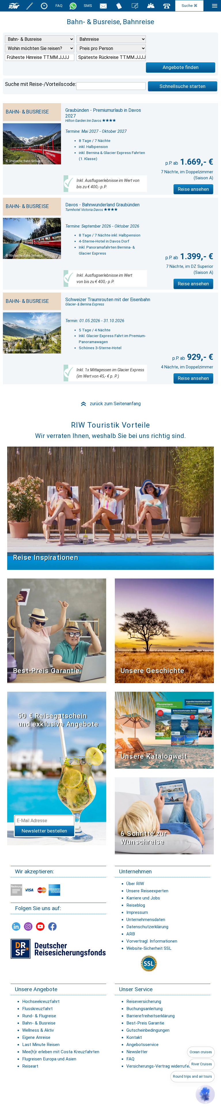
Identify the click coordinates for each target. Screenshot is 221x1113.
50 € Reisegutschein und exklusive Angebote (58, 720)
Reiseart (30, 1066)
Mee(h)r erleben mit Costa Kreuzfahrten (60, 1051)
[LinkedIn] (16, 926)
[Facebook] (52, 926)
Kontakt (134, 1037)
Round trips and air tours (192, 1076)
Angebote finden (181, 67)
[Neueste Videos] (110, 507)
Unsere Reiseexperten (147, 890)
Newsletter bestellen (44, 831)
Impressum (137, 912)
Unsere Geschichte (152, 671)
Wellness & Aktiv (38, 1030)
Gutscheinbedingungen (147, 1030)
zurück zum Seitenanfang (110, 403)
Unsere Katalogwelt (154, 756)
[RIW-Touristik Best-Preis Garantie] (56, 630)
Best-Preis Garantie (46, 671)
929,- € (199, 357)
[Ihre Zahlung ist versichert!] (58, 948)
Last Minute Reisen (41, 1044)
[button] (205, 1094)
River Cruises (201, 1064)
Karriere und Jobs (143, 898)
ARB (130, 934)
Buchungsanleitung (144, 1008)
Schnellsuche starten (182, 86)
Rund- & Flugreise (39, 1015)
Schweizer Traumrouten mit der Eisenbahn (107, 299)
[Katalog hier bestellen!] (164, 730)
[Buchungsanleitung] (164, 815)
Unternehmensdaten (145, 919)
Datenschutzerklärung (147, 926)
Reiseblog (135, 905)
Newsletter (137, 1051)
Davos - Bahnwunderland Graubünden (102, 204)
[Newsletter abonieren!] (56, 768)
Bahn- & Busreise (39, 1023)
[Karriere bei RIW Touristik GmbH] (29, 6)
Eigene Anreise (36, 1037)
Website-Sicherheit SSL (149, 948)
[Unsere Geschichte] (164, 630)
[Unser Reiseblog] (134, 6)
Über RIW (135, 883)
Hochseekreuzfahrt (41, 1001)
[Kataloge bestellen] (119, 6)
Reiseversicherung (143, 1001)
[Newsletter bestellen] (103, 6)
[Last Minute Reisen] (44, 6)
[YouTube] (40, 926)
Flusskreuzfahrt (37, 1008)
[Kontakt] (167, 6)
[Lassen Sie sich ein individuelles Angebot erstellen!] (150, 6)
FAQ (59, 5)
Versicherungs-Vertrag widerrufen (158, 1066)
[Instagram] (28, 926)
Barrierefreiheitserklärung (150, 1015)
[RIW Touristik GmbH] (14, 6)
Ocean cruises (201, 1052)
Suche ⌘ (189, 5)
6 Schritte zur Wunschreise (144, 838)
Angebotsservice (142, 1044)
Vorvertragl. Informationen (151, 941)
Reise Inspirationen (45, 557)
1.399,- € (195, 256)
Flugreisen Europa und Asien (49, 1059)
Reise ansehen (193, 189)
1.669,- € (195, 162)
